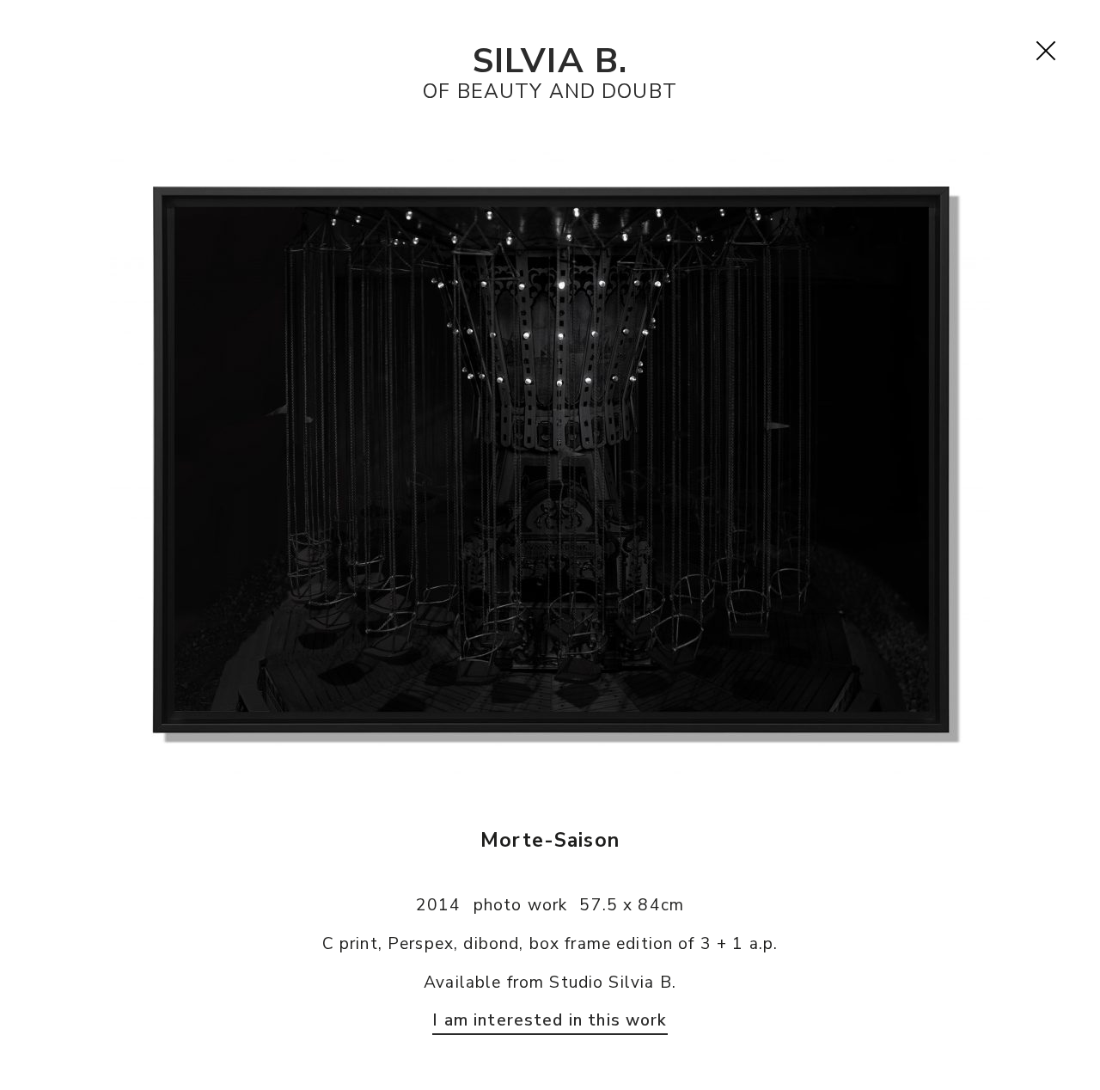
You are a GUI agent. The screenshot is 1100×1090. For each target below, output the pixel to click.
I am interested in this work (549, 1020)
